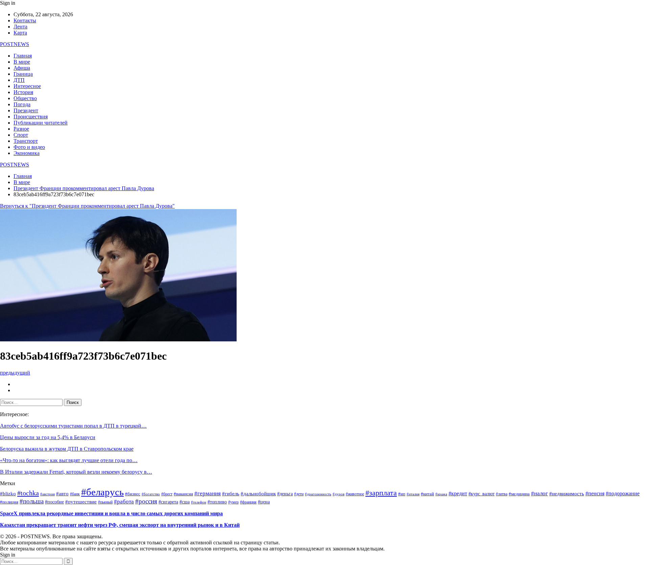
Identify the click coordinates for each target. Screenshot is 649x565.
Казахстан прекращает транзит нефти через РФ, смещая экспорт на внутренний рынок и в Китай (120, 525)
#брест (166, 494)
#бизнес (132, 494)
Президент (26, 110)
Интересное (27, 86)
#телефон (198, 502)
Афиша (22, 68)
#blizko (8, 493)
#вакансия (183, 494)
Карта (20, 33)
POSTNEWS (14, 44)
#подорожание (623, 493)
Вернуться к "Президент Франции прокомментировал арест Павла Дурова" (87, 206)
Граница (23, 74)
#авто (62, 493)
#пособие (54, 501)
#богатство (151, 494)
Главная (23, 56)
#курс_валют (481, 493)
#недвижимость (566, 493)
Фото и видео (29, 147)
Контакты (25, 20)
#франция (248, 502)
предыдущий (15, 373)
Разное (21, 129)
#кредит (458, 494)
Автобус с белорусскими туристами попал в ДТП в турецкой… (73, 426)
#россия (146, 501)
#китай (427, 494)
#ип (401, 494)
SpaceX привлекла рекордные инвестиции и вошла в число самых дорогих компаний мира (111, 513)
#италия (413, 494)
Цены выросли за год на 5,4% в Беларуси (47, 437)
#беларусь (102, 492)
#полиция (9, 502)
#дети (299, 494)
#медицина (519, 494)
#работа (124, 501)
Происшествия (31, 116)
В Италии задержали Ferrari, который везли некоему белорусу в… (76, 472)
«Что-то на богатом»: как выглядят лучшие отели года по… (69, 460)
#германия (207, 493)
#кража (441, 494)
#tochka (28, 493)
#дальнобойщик (258, 493)
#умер (233, 502)
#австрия (47, 494)
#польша (32, 501)
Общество (25, 98)
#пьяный (105, 502)
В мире (22, 62)
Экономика (27, 153)
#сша (184, 501)
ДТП (19, 80)
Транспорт (26, 141)
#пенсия (594, 493)
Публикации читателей (41, 123)
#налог (539, 493)
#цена (264, 501)
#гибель (230, 493)
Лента (20, 26)
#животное (355, 494)
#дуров (338, 494)
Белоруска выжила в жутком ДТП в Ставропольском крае (67, 449)
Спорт (21, 135)
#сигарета (168, 501)
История (23, 92)
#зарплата (381, 493)
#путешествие (81, 501)
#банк (75, 494)
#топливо (217, 501)
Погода (22, 104)
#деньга (285, 493)
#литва (501, 494)
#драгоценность (318, 494)
